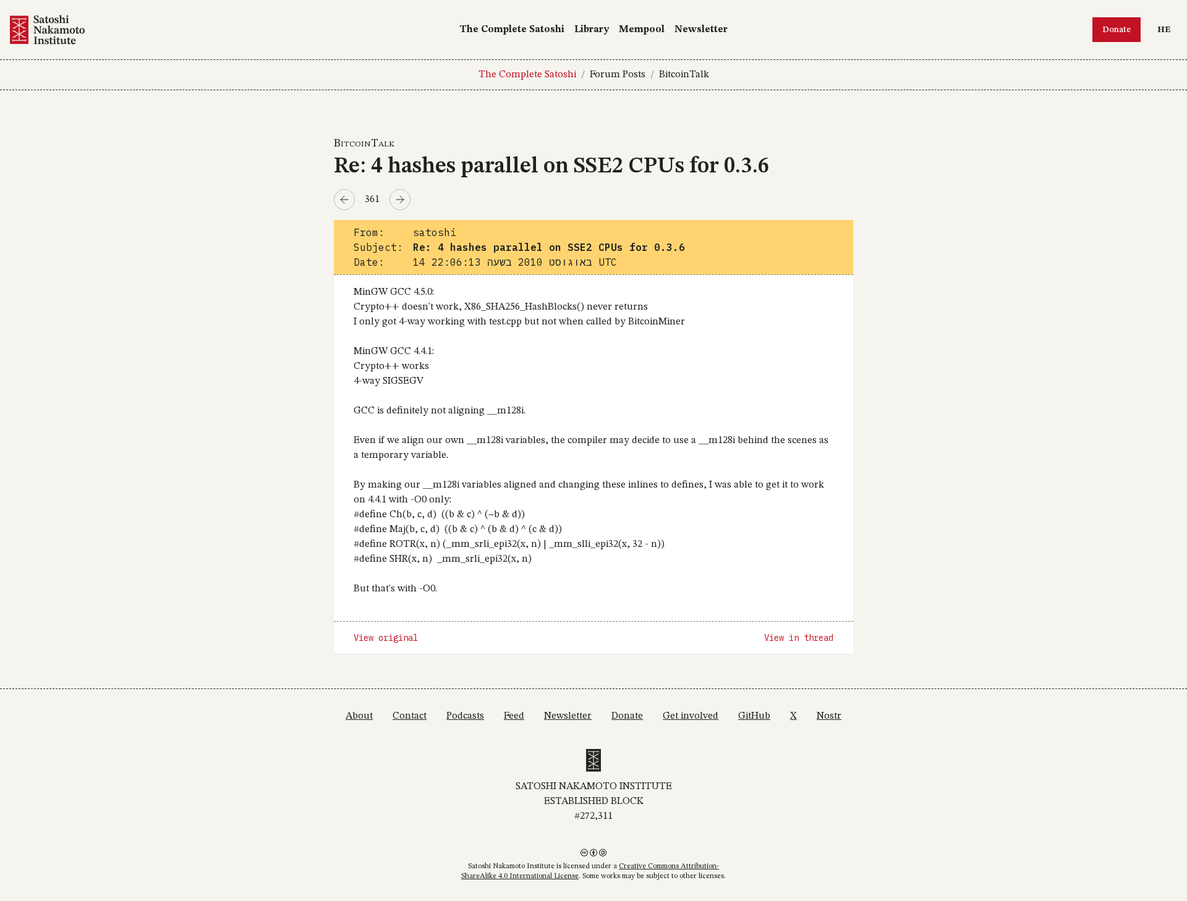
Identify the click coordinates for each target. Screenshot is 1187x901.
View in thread (798, 637)
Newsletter (701, 30)
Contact (410, 716)
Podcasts (465, 716)
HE (1167, 29)
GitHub (754, 716)
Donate (1116, 29)
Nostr (829, 716)
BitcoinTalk (684, 75)
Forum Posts (617, 75)
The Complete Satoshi (511, 30)
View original (386, 637)
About (359, 716)
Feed (514, 716)
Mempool (642, 30)
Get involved (690, 716)
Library (591, 30)
